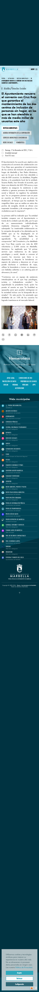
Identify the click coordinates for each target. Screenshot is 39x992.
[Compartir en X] (3, 334)
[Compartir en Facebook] (9, 334)
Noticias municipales (10, 128)
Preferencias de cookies (28, 381)
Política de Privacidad (23, 967)
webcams (25, 385)
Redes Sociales (8, 142)
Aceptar (19, 973)
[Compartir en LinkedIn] (15, 334)
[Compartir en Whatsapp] (34, 334)
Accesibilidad (19, 388)
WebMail (15, 385)
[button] (34, 69)
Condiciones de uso (25, 378)
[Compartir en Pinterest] (21, 334)
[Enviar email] (3, 339)
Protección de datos (9, 381)
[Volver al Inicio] (10, 69)
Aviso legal (10, 378)
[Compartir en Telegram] (28, 334)
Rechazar (19, 978)
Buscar (6, 385)
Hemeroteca (20, 142)
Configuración (19, 984)
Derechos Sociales (19, 88)
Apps (34, 385)
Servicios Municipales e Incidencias (15, 137)
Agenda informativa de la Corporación (16, 133)
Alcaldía (7, 88)
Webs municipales (19, 399)
